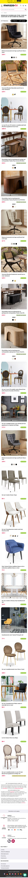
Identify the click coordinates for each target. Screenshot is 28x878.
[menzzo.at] (15, 874)
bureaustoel (12, 791)
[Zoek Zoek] (26, 9)
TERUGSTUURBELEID (5, 851)
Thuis (2, 12)
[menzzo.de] (7, 874)
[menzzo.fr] (4, 874)
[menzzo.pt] (23, 874)
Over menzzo (3, 863)
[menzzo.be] (18, 874)
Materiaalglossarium (5, 853)
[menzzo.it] (10, 874)
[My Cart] (23, 5)
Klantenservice (4, 858)
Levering (2, 849)
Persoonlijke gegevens (5, 865)
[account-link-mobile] (21, 6)
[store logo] (11, 5)
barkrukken (23, 802)
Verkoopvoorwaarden (5, 868)
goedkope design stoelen (19, 788)
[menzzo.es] (21, 874)
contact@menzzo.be (11, 836)
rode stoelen (5, 788)
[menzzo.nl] (12, 874)
